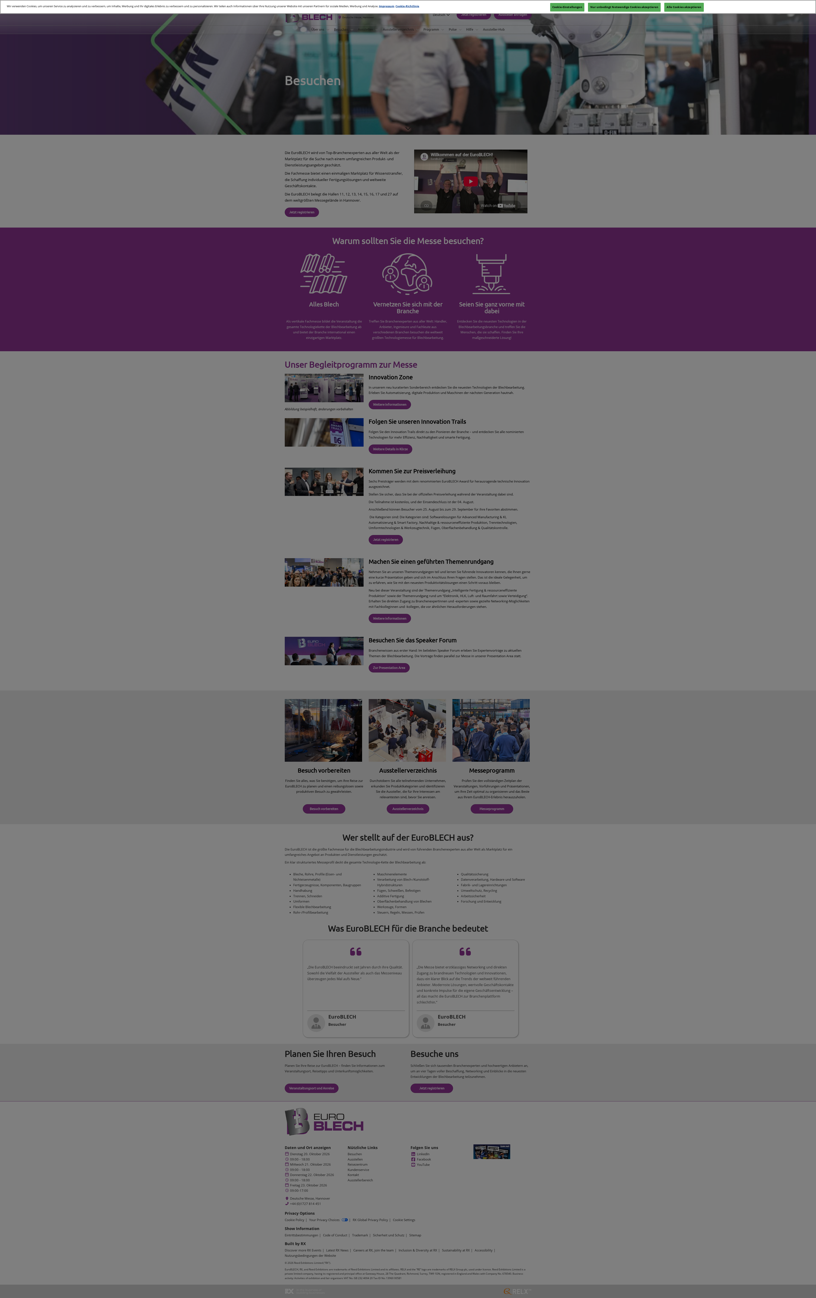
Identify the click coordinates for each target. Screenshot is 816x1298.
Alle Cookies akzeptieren (684, 7)
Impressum (386, 6)
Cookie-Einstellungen (567, 7)
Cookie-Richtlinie (407, 6)
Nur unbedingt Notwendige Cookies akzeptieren (624, 7)
